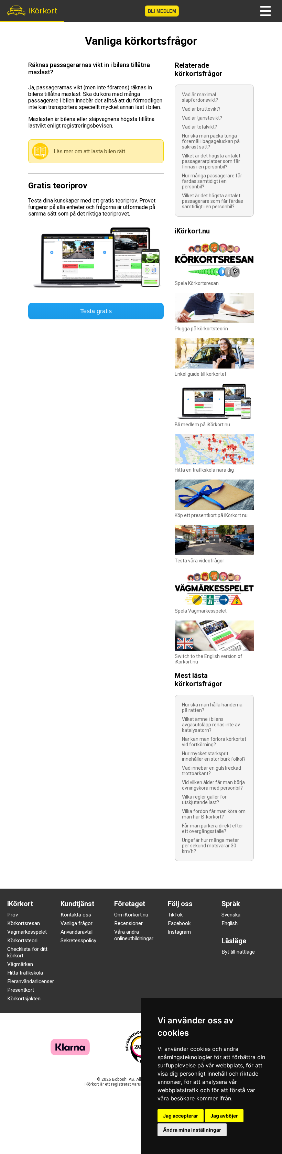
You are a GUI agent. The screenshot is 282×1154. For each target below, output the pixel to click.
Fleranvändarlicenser (30, 981)
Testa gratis (96, 311)
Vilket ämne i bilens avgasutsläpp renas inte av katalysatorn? (211, 724)
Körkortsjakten (24, 999)
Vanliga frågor (77, 923)
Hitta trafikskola (25, 973)
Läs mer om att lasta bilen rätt (89, 151)
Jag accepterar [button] (180, 1116)
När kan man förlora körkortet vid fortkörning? (214, 741)
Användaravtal (77, 932)
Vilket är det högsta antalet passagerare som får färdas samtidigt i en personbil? (212, 201)
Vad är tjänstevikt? (202, 118)
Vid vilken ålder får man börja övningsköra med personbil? (213, 785)
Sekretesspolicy (78, 940)
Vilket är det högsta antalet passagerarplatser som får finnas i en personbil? (211, 161)
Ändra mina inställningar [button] (192, 1130)
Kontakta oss (76, 915)
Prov (12, 915)
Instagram (179, 932)
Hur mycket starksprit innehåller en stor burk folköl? (214, 756)
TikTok (175, 915)
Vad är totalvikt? (199, 127)
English (229, 923)
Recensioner (128, 923)
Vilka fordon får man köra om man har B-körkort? (214, 814)
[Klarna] (70, 1053)
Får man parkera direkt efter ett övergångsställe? (212, 828)
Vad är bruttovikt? (201, 109)
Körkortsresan (23, 923)
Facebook (179, 923)
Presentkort (20, 990)
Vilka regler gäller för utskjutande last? (204, 799)
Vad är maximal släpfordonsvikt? (200, 97)
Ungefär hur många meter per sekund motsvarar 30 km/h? (210, 845)
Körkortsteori (22, 940)
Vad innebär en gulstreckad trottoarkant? (211, 770)
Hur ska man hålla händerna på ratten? (212, 707)
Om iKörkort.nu (131, 915)
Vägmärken (20, 964)
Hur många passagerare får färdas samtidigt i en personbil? (212, 181)
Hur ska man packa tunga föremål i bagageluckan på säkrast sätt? (211, 141)
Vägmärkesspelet (27, 932)
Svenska (230, 915)
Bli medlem (162, 11)
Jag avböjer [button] (224, 1116)
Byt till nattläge (238, 952)
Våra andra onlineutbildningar (133, 935)
